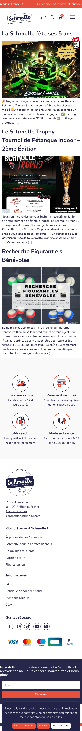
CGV (9, 605)
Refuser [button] (43, 725)
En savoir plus (61, 725)
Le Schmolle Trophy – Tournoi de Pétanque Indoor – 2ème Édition (41, 140)
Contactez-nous (16, 511)
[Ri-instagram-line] (18, 626)
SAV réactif (20, 433)
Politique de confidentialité (24, 591)
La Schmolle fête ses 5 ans (37, 33)
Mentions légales (18, 598)
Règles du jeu (15, 565)
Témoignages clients (20, 551)
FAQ (9, 584)
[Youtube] (37, 626)
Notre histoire (15, 558)
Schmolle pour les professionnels (29, 544)
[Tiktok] (27, 626)
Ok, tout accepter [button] (24, 725)
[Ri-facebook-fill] (9, 626)
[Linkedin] (46, 626)
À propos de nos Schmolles (25, 537)
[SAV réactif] (20, 421)
